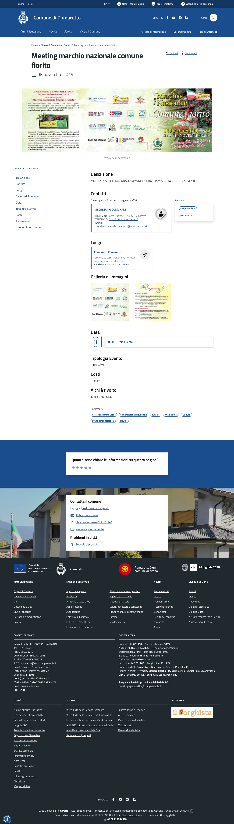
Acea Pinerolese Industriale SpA (83, 730)
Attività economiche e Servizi (204, 617)
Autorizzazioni (73, 612)
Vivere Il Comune (50, 45)
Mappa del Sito (22, 786)
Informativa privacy (24, 756)
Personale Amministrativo (27, 617)
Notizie (157, 596)
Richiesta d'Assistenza (25, 740)
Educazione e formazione (79, 627)
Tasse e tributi (161, 591)
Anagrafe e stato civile (78, 601)
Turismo (113, 617)
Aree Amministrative (25, 596)
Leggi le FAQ (20, 725)
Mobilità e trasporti (119, 601)
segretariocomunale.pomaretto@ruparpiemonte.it (121, 226)
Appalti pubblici (74, 607)
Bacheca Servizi (22, 745)
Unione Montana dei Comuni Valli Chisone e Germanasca (96, 720)
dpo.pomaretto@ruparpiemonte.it (143, 686)
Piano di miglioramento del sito (30, 720)
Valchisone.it (125, 725)
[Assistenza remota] (191, 811)
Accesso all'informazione (153, 32)
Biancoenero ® (129, 815)
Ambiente (71, 596)
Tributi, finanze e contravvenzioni (127, 612)
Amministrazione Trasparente (29, 710)
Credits (17, 771)
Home (34, 45)
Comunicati (160, 612)
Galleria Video (196, 612)
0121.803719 (25, 652)
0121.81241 (24, 648)
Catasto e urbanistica (77, 617)
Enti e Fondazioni (23, 612)
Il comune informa (163, 607)
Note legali (19, 761)
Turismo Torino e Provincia (131, 710)
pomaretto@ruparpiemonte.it (36, 667)
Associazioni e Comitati (201, 622)
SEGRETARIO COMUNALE (110, 209)
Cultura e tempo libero (78, 622)
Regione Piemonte (25, 3)
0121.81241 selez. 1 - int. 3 (123, 219)
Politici (17, 622)
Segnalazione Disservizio (27, 735)
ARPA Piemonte (126, 715)
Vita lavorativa (117, 622)
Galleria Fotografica (199, 607)
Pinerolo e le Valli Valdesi (131, 720)
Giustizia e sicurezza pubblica (125, 591)
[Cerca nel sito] (213, 17)
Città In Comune (180, 811)
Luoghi (192, 596)
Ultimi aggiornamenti (25, 776)
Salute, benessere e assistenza (126, 607)
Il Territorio (194, 601)
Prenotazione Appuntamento (29, 730)
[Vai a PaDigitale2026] (200, 567)
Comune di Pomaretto (107, 252)
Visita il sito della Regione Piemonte (85, 710)
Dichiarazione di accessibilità (28, 715)
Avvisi (157, 627)
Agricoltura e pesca (76, 591)
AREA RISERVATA (117, 819)
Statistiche (19, 781)
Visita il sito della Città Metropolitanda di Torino (91, 715)
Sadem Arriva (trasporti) (78, 735)
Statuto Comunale (23, 750)
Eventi (67, 45)
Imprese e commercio (121, 596)
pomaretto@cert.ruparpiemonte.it (38, 663)
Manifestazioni (161, 601)
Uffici (16, 601)
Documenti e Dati (23, 607)
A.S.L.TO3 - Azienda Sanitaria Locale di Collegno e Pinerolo (97, 725)
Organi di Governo (23, 591)
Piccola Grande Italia (129, 730)
